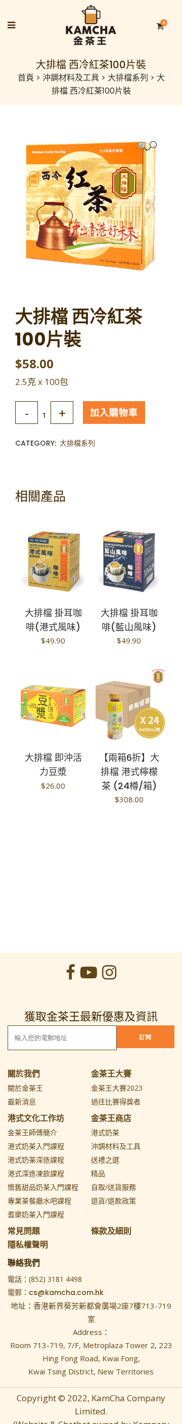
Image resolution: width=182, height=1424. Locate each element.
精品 (98, 1173)
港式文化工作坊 (36, 1118)
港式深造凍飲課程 (36, 1173)
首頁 (26, 77)
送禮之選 (105, 1159)
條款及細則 (111, 1230)
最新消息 (22, 1101)
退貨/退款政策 (113, 1200)
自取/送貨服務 (113, 1187)
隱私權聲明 (28, 1244)
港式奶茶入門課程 (36, 1146)
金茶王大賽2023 (117, 1088)
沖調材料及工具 (70, 77)
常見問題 (24, 1230)
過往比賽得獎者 (116, 1101)
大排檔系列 (128, 77)
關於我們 (24, 1073)
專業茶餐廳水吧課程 (39, 1200)
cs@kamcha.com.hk (66, 1292)
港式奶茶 (105, 1132)
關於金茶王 (25, 1088)
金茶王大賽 (111, 1073)
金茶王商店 (111, 1118)
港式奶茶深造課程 (36, 1159)
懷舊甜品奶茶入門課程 (43, 1187)
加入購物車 (114, 412)
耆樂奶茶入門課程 (36, 1214)
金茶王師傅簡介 (32, 1132)
